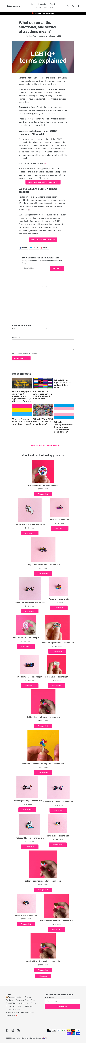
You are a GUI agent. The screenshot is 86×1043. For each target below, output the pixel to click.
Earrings (9, 1000)
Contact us (10, 1006)
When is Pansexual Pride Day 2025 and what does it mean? (22, 421)
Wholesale (28, 1006)
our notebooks (37, 221)
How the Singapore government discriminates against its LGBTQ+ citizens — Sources (21, 396)
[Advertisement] (12, 48)
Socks (33, 1003)
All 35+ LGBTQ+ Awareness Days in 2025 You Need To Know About (42, 395)
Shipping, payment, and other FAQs (20, 1012)
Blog (19, 1006)
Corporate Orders (13, 1009)
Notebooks (23, 1003)
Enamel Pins (11, 1003)
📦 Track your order (14, 997)
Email (47, 328)
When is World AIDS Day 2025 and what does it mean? (43, 421)
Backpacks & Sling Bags (25, 1000)
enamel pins (27, 215)
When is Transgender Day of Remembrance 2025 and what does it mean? (64, 427)
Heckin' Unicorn (16, 1038)
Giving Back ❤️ (12, 1015)
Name (14, 328)
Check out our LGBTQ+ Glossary (42, 182)
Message (16, 338)
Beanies (28, 997)
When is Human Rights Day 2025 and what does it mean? (62, 384)
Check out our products (43, 240)
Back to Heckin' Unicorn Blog (44, 446)
